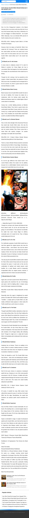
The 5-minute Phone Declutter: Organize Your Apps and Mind (15, 502)
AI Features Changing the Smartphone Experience (13, 506)
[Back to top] (27, 464)
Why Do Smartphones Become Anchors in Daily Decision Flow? (15, 504)
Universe (7, 4)
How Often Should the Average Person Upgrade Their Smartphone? (15, 496)
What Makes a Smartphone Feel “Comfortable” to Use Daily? (15, 500)
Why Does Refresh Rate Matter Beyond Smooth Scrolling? (15, 498)
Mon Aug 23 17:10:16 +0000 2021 (14, 223)
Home (2, 4)
